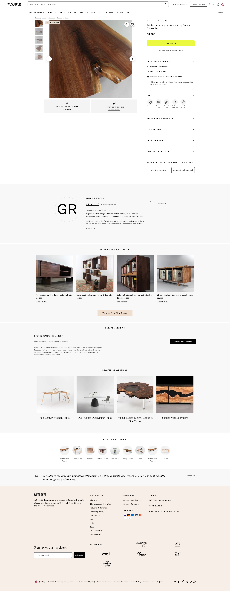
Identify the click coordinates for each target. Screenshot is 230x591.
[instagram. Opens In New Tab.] (175, 582)
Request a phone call (183, 170)
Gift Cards (155, 506)
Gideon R (92, 204)
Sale (92, 523)
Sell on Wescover (180, 5)
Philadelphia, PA (109, 204)
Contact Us (95, 515)
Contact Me (162, 204)
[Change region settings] (222, 4)
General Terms (149, 582)
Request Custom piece (172, 50)
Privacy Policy (135, 582)
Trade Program (198, 4)
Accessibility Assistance (164, 511)
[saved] (214, 5)
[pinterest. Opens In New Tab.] (183, 582)
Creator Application (132, 500)
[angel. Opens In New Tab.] (191, 582)
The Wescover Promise (100, 504)
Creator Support (130, 504)
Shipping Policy (97, 512)
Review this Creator (183, 342)
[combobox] (98, 4)
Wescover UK (96, 531)
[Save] (132, 24)
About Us (94, 500)
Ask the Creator (158, 170)
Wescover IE (95, 534)
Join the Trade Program (160, 500)
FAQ (92, 519)
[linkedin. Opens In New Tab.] (187, 582)
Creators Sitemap (121, 582)
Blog (92, 527)
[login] (209, 4)
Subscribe (79, 555)
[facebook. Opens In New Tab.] (179, 582)
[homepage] (15, 4)
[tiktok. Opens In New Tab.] (194, 581)
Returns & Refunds (98, 508)
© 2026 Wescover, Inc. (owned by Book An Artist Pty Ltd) (71, 582)
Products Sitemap (104, 582)
